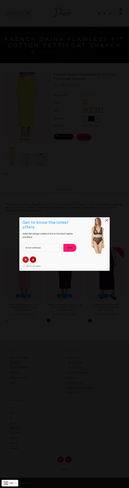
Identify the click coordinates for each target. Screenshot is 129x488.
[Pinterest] (25, 259)
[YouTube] (33, 259)
